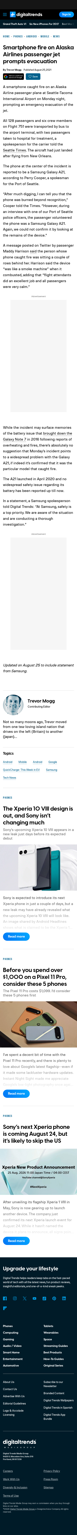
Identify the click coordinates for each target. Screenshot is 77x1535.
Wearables (51, 1333)
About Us (8, 1382)
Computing (10, 1333)
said (33, 251)
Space (48, 1339)
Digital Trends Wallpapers (59, 1400)
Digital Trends (21, 19)
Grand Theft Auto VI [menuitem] (14, 24)
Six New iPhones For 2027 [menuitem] (44, 24)
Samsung (51, 770)
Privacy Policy (52, 1471)
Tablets (48, 1326)
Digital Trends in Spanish (58, 1407)
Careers (8, 1471)
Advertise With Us (13, 1396)
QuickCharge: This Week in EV (21, 770)
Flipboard (5, 1308)
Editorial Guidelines (14, 1403)
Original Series (53, 1366)
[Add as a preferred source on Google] (13, 76)
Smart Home (11, 1352)
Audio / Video (12, 1346)
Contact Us (10, 1389)
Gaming (8, 1339)
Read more (16, 936)
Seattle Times (14, 150)
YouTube (34, 1298)
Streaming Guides (56, 1346)
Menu (5, 14)
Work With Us (11, 1479)
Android (7, 762)
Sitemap (48, 1487)
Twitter (25, 1298)
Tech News (9, 777)
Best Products (53, 1352)
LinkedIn (64, 1298)
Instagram (15, 1298)
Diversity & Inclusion (15, 1487)
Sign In (66, 14)
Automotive (11, 1366)
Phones (8, 1326)
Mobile (23, 762)
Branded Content (54, 1393)
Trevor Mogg (14, 70)
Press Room (51, 1479)
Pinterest (54, 1298)
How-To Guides (54, 1359)
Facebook (5, 1298)
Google (52, 762)
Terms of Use (11, 1495)
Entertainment (13, 1359)
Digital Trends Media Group (22, 1509)
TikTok (44, 1298)
